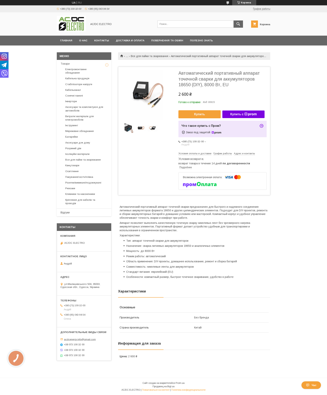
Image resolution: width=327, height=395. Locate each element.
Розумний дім (73, 148)
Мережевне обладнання (79, 131)
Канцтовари (72, 165)
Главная (66, 40)
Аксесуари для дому (77, 142)
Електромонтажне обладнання (75, 71)
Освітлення (72, 171)
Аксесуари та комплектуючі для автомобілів (84, 109)
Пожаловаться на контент (156, 390)
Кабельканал (73, 90)
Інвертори (71, 101)
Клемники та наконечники (80, 194)
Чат (314, 385)
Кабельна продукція (77, 78)
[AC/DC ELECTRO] (71, 30)
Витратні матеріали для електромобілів (79, 118)
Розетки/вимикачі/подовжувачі (83, 182)
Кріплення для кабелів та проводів (80, 201)
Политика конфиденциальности (188, 390)
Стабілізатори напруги (78, 84)
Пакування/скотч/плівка (79, 177)
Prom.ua (180, 383)
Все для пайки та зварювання (149, 56)
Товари (65, 63)
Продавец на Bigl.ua (163, 386)
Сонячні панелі (74, 95)
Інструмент (71, 125)
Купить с (237, 114)
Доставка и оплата (130, 40)
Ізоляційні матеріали (77, 154)
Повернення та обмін (167, 40)
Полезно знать (201, 40)
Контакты (101, 40)
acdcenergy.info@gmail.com (80, 339)
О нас (83, 40)
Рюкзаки (70, 188)
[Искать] (238, 24)
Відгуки (65, 212)
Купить (199, 114)
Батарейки (71, 136)
